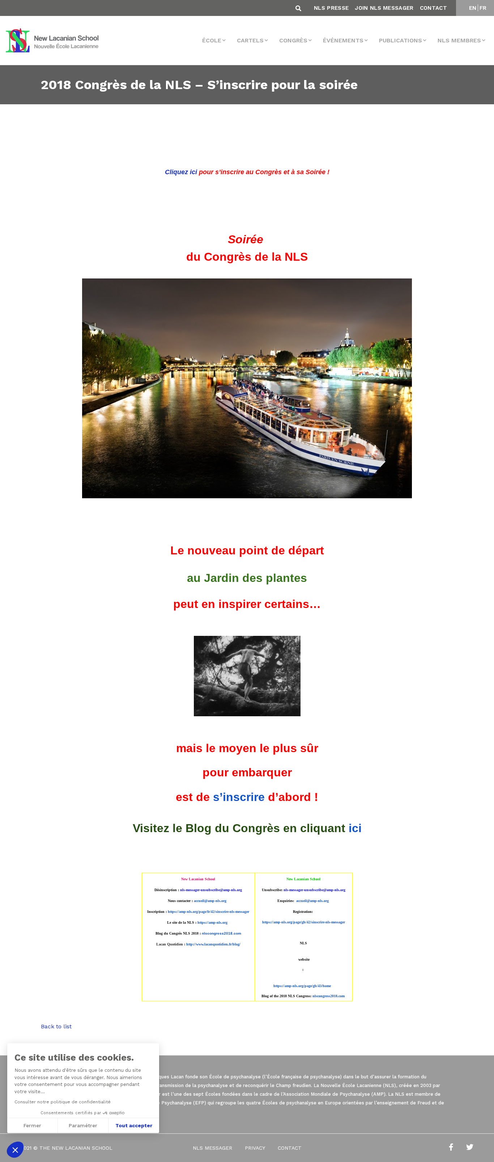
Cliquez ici (181, 172)
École (211, 40)
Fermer (32, 1125)
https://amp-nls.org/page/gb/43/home (302, 986)
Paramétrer (83, 1125)
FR (483, 8)
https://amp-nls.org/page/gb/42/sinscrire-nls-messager (303, 922)
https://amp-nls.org (212, 922)
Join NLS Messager (384, 8)
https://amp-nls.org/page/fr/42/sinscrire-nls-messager (208, 912)
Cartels (250, 40)
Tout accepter (133, 1125)
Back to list (56, 1026)
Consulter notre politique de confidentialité (62, 1101)
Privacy (255, 1148)
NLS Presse (331, 8)
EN (473, 8)
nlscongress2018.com (328, 996)
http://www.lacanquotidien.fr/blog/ (213, 944)
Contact (433, 8)
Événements (343, 40)
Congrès (293, 40)
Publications (400, 40)
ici (355, 828)
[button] (15, 1149)
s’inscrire (239, 797)
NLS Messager (212, 1148)
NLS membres (459, 40)
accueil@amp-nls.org (210, 901)
